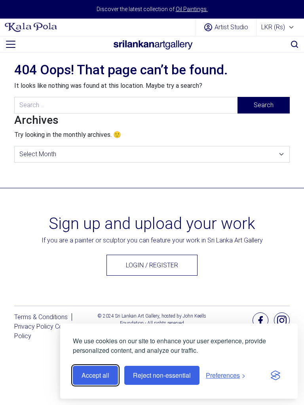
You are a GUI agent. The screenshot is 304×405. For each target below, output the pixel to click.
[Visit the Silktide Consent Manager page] (275, 375)
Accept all (95, 375)
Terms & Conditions (41, 317)
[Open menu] (11, 44)
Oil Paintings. (192, 9)
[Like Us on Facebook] (260, 320)
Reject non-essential (162, 375)
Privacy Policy (33, 326)
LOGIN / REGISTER (152, 265)
